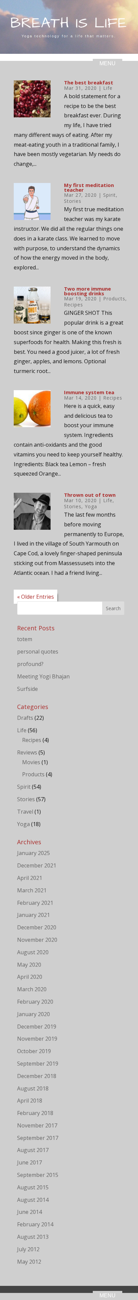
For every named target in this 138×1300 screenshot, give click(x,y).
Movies (31, 762)
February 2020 (35, 1001)
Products (114, 298)
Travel (25, 811)
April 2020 (29, 976)
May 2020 (29, 964)
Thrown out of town (90, 494)
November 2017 (37, 1125)
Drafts (25, 717)
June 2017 (29, 1162)
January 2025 (33, 853)
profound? (30, 664)
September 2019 (37, 1063)
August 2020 (33, 952)
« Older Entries (35, 596)
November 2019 (37, 1038)
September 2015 (37, 1175)
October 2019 (34, 1051)
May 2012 (29, 1261)
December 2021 (36, 865)
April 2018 (29, 1100)
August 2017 (33, 1150)
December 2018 (36, 1076)
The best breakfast (88, 82)
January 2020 (33, 1014)
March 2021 (32, 890)
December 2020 (36, 927)
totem (24, 639)
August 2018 (33, 1088)
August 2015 (33, 1187)
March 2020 (32, 989)
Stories (72, 201)
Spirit (109, 195)
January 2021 (33, 915)
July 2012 (28, 1249)
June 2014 (29, 1212)
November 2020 (37, 939)
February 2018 (35, 1113)
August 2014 (33, 1199)
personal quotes (37, 651)
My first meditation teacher (89, 187)
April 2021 (29, 878)
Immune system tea (89, 392)
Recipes (73, 304)
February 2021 (35, 902)
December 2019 (36, 1026)
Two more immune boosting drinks (87, 291)
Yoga (91, 506)
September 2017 (37, 1138)
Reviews (27, 752)
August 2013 (33, 1236)
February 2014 (35, 1224)
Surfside (27, 689)
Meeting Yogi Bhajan (43, 676)
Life (108, 88)
